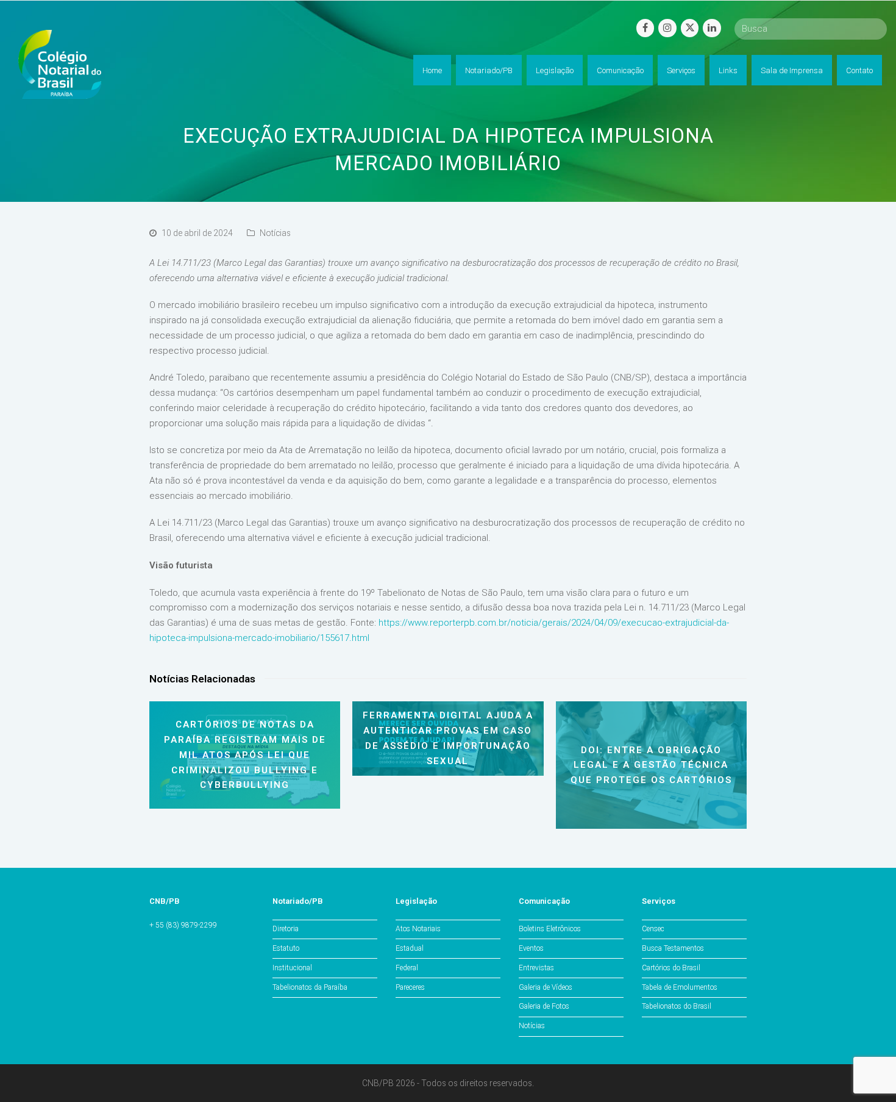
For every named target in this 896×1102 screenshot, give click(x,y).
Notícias (275, 233)
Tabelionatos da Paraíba (309, 987)
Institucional (292, 968)
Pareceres (410, 987)
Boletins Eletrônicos (550, 929)
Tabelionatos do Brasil (676, 1006)
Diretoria (285, 929)
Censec (653, 929)
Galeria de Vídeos (545, 987)
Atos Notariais (418, 929)
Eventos (531, 948)
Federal (407, 968)
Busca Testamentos (673, 948)
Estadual (410, 948)
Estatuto (285, 948)
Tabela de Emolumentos (679, 987)
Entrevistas (536, 968)
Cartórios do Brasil (671, 968)
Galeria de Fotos (544, 1006)
